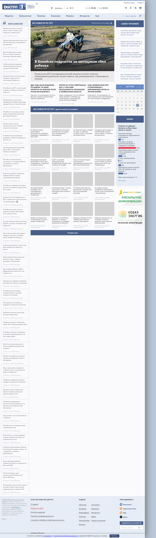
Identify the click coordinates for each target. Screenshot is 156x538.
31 (118, 112)
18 (122, 105)
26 (126, 109)
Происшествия (25, 16)
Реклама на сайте (129, 2)
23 (141, 105)
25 (122, 109)
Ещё (97, 16)
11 (122, 102)
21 (134, 105)
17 (118, 105)
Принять (114, 536)
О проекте (140, 2)
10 (118, 102)
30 (141, 109)
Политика (41, 16)
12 (126, 102)
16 (141, 102)
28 (134, 109)
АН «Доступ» (16, 507)
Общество (9, 16)
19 (126, 105)
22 (137, 105)
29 (137, 109)
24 (118, 109)
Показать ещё (72, 233)
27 (129, 109)
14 (134, 102)
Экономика (55, 16)
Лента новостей (15, 24)
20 (129, 105)
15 (137, 102)
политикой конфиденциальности (66, 536)
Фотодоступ (85, 16)
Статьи (4, 519)
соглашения (47, 536)
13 (129, 102)
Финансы (70, 16)
